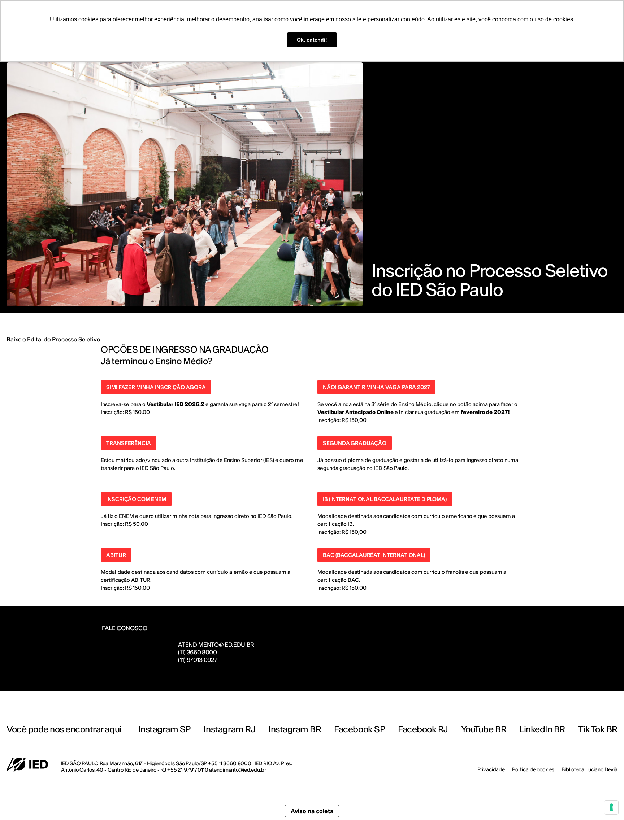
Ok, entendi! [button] (312, 40)
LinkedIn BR (542, 729)
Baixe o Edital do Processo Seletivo (53, 339)
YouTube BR (483, 729)
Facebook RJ (423, 729)
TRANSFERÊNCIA (128, 443)
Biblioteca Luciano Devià (590, 769)
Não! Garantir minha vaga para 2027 (376, 387)
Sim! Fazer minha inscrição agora (156, 387)
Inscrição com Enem (136, 499)
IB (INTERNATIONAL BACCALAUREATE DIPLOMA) (384, 499)
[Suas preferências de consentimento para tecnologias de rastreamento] (611, 807)
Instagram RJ (229, 729)
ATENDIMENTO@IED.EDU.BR (216, 644)
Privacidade (491, 769)
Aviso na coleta (312, 811)
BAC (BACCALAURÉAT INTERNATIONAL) (374, 554)
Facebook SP (359, 729)
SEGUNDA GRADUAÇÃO (354, 443)
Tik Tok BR (598, 729)
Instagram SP (164, 729)
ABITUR (116, 554)
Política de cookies (533, 769)
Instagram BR (294, 729)
